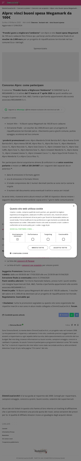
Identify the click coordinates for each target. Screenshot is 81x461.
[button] (40, 229)
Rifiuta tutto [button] (38, 248)
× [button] (73, 206)
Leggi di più (45, 225)
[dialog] (40, 231)
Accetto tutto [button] (60, 248)
